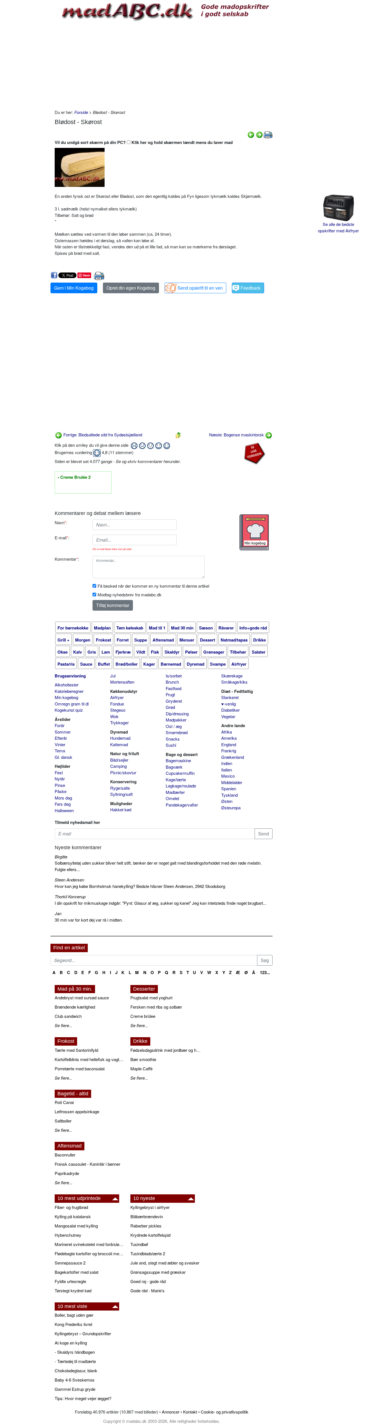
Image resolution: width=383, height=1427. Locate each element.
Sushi (171, 745)
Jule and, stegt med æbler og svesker (164, 1263)
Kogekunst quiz (69, 710)
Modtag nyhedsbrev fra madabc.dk (129, 594)
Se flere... (63, 1025)
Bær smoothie (143, 1059)
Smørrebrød (177, 732)
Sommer (63, 732)
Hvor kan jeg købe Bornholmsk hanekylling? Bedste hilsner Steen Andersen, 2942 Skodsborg (140, 886)
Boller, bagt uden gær (74, 1315)
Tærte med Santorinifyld (76, 1050)
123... (265, 972)
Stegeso (117, 710)
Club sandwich (68, 1016)
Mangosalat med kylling (76, 1226)
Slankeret (230, 697)
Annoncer (170, 1412)
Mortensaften (122, 682)
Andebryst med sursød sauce (82, 997)
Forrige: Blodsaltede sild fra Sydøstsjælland (102, 435)
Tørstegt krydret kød (73, 1290)
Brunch (172, 682)
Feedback (250, 288)
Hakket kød (120, 809)
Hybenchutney (68, 1235)
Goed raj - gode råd (148, 1281)
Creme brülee (142, 1016)
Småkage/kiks (234, 682)
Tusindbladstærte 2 (147, 1253)
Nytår (60, 779)
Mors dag (63, 798)
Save (86, 275)
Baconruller (65, 1155)
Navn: (61, 522)
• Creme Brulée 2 (74, 477)
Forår (59, 725)
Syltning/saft (121, 794)
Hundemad (120, 738)
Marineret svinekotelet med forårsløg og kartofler (90, 1244)
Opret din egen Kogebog (131, 288)
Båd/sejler (119, 760)
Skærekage (232, 676)
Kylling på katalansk (73, 1216)
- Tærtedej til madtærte (75, 1361)
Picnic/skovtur (123, 772)
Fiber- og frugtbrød (71, 1207)
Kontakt (190, 1412)
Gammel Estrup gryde (75, 1389)
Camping (118, 766)
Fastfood (173, 688)
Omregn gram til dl (72, 704)
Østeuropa (231, 807)
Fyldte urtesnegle (70, 1281)
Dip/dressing (177, 713)
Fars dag (63, 804)
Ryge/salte (120, 788)
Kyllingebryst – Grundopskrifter (83, 1333)
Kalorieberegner (69, 691)
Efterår (61, 738)
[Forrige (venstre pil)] (251, 134)
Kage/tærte (176, 779)
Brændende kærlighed (75, 1007)
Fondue (117, 704)
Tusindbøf (139, 1244)
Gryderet (174, 701)
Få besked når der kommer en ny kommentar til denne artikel (153, 586)
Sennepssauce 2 (70, 1263)
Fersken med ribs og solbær (156, 1007)
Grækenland (232, 757)
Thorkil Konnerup (70, 896)
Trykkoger (119, 722)
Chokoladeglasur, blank (76, 1370)
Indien (226, 763)
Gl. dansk (63, 757)
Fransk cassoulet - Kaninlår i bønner (87, 1164)
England (228, 744)
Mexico (228, 776)
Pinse (60, 785)
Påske (60, 791)
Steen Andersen (69, 880)
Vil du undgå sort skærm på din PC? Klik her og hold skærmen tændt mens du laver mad (144, 142)
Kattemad (119, 744)
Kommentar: (67, 559)
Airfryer (117, 697)
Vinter (60, 744)
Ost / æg (174, 726)
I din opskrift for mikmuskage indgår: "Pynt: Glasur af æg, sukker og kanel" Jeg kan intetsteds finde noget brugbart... (160, 903)
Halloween (64, 810)
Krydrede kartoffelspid (150, 1235)
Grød (170, 707)
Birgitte (61, 857)
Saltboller (63, 1121)
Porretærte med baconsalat (80, 1068)
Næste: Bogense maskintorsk (237, 435)
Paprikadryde (67, 1173)
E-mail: (62, 537)
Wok (114, 716)
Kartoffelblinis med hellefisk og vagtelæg (90, 1059)
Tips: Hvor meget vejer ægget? (83, 1398)
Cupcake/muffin (180, 773)
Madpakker (176, 720)
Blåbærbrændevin (146, 1216)
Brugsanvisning (70, 676)
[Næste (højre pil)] (259, 134)
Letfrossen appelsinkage (77, 1111)
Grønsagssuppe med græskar (158, 1272)
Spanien (228, 788)
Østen (226, 801)
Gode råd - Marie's (147, 1290)
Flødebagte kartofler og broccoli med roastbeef (90, 1253)
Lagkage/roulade (181, 786)
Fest (59, 772)
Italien (226, 770)
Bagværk (174, 767)
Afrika (226, 732)
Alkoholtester (67, 685)
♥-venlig (228, 704)
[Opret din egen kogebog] (254, 532)
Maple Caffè (141, 1068)
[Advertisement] (164, 64)
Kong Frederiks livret (73, 1324)
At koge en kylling (71, 1343)
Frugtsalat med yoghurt (151, 997)
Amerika (229, 738)
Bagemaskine (178, 760)
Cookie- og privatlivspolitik (224, 1412)
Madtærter (175, 792)
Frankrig (228, 750)
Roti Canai (64, 1102)
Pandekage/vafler (182, 805)
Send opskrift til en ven (200, 288)
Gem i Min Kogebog (74, 288)
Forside (81, 112)
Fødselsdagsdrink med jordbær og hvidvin (165, 1050)
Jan (58, 913)
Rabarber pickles (145, 1226)
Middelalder (231, 782)
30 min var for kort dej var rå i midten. (89, 920)
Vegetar (228, 716)
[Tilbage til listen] (178, 435)
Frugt (170, 694)
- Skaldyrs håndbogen (75, 1352)
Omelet (172, 798)
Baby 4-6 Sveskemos (74, 1380)
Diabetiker (230, 710)
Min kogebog (66, 697)
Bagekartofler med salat (76, 1272)
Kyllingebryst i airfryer (150, 1207)
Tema (60, 750)
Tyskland (229, 795)
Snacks (173, 739)
